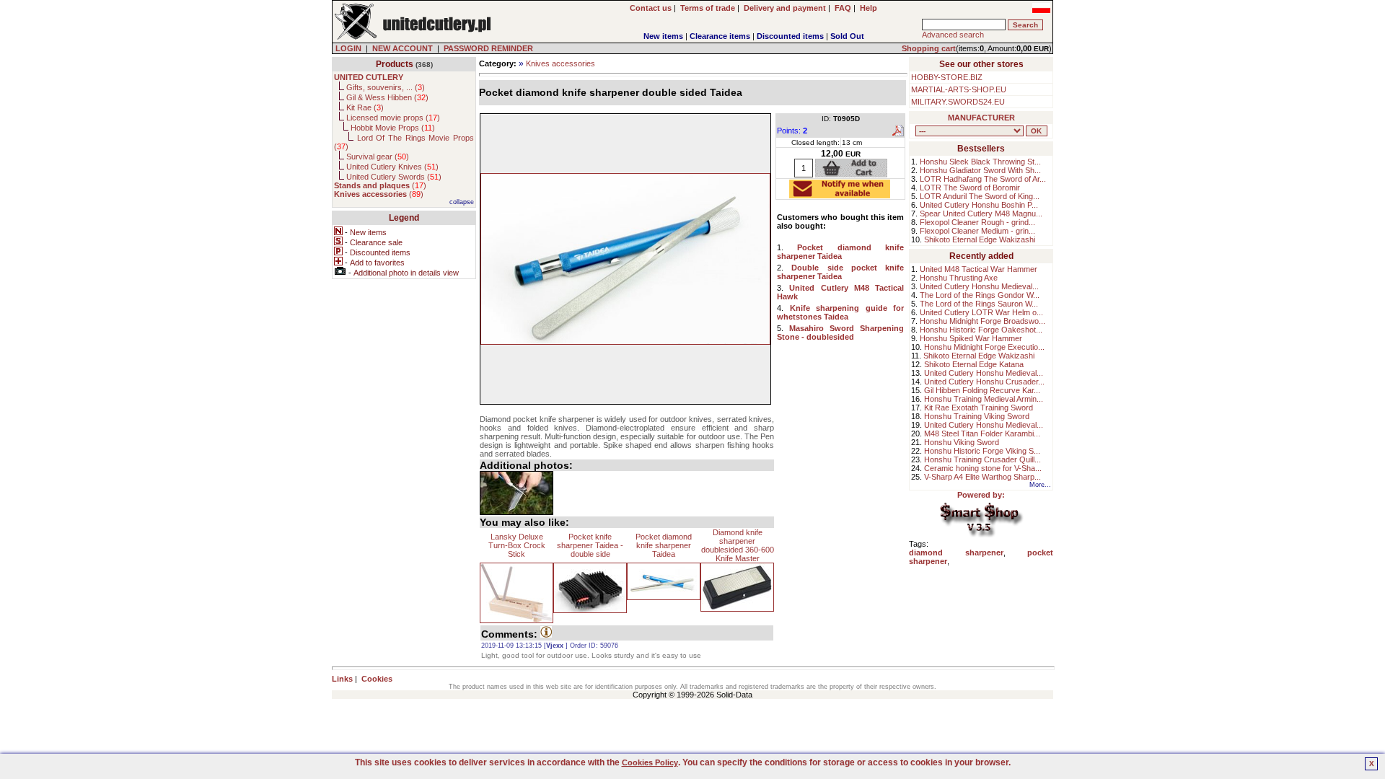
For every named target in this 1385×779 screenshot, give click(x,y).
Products (394, 64)
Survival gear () (377, 156)
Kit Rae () (365, 107)
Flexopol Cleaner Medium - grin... (977, 230)
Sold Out (847, 36)
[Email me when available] (839, 194)
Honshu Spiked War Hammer (971, 338)
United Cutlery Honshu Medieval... (979, 286)
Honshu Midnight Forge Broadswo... (982, 321)
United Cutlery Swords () (393, 176)
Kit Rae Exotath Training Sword (978, 407)
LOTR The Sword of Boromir (970, 187)
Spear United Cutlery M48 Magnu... (981, 213)
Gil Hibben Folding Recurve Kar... (982, 390)
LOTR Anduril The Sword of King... (979, 196)
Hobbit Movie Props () (393, 127)
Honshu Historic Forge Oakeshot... (981, 329)
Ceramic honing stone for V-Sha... (983, 468)
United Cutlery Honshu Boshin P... (979, 205)
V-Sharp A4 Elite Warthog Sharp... (982, 476)
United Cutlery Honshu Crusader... (984, 381)
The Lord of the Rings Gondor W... (979, 295)
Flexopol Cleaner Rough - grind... (977, 222)
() (380, 185)
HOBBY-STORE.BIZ (946, 77)
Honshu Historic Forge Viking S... (982, 450)
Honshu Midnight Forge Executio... (984, 347)
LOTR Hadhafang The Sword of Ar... (983, 179)
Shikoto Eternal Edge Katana (974, 364)
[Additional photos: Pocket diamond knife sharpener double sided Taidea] (516, 493)
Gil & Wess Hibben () (387, 97)
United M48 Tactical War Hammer (978, 269)
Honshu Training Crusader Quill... (982, 459)
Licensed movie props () (393, 117)
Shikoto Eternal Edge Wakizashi (979, 239)
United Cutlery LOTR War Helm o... (981, 312)
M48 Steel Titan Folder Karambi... (982, 433)
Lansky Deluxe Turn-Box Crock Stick (516, 545)
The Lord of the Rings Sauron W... (979, 303)
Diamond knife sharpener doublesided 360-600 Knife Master (737, 545)
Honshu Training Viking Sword (976, 416)
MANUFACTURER (981, 117)
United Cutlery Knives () (392, 166)
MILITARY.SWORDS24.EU (958, 101)
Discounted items (790, 36)
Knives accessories (560, 63)
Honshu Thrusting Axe (959, 277)
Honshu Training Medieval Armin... (983, 399)
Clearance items (720, 36)
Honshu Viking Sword (961, 442)
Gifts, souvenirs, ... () (385, 87)
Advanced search (953, 34)
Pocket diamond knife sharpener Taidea (664, 545)
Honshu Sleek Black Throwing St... (980, 161)
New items (663, 36)
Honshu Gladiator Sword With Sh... (980, 170)
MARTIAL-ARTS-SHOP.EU (958, 89)
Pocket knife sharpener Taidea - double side (590, 545)
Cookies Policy (650, 762)
